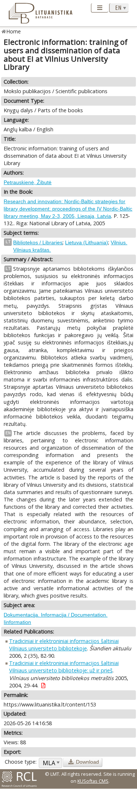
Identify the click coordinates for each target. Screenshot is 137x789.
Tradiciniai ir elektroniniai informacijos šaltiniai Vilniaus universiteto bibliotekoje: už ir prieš (64, 667)
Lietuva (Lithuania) (86, 242)
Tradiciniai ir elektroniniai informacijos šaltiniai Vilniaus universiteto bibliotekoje (64, 645)
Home (14, 31)
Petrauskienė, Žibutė (28, 182)
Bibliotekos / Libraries (37, 242)
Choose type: (21, 761)
